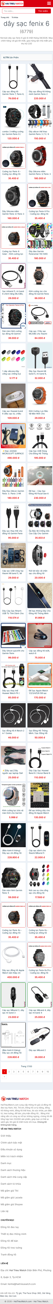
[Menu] (49, 3)
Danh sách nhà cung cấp (14, 1176)
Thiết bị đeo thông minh (13, 1234)
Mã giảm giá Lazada (11, 1197)
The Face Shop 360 (32, 1293)
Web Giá (4, 1296)
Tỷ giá (18, 1293)
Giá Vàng (46, 1293)
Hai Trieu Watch (41, 1301)
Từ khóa (15, 17)
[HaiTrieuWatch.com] (17, 3)
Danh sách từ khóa (11, 1183)
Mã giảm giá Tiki (9, 1190)
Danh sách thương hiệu (13, 1170)
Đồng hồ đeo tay (10, 1227)
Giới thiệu (6, 1135)
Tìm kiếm (43, 11)
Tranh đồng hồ (8, 1254)
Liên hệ (4, 1211)
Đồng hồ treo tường (11, 1247)
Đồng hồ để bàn (9, 1240)
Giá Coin (12, 1296)
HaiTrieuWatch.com (23, 1301)
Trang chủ (5, 17)
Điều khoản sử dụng (11, 1149)
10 (48, 1071)
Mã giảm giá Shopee (12, 1204)
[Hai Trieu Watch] (15, 1099)
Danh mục (6, 1163)
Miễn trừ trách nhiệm (12, 1156)
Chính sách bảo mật (11, 1142)
